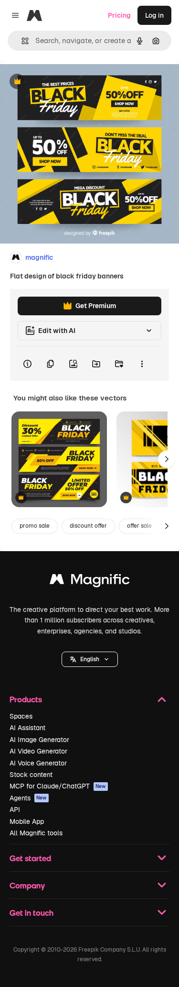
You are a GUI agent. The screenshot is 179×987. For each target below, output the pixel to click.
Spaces (21, 716)
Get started (30, 858)
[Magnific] (90, 581)
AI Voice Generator (38, 763)
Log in (154, 15)
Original (61, 82)
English (89, 659)
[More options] (141, 363)
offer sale (139, 526)
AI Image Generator (39, 739)
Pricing (119, 15)
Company (27, 885)
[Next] (166, 459)
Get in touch (31, 913)
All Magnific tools (36, 833)
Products (26, 699)
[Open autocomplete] (21, 40)
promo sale (35, 526)
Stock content (31, 774)
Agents (28, 798)
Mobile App (27, 821)
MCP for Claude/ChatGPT (58, 786)
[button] (90, 659)
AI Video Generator (38, 751)
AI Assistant (27, 727)
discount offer (88, 526)
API (15, 809)
